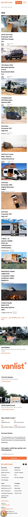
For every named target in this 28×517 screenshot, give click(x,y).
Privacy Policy (18, 490)
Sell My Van (17, 470)
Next (2, 319)
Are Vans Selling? (18, 477)
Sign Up (18, 2)
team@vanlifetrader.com (7, 508)
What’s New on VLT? (6, 488)
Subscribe (14, 458)
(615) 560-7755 (6, 504)
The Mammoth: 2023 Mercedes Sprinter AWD (6, 100)
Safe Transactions (5, 490)
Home (2, 7)
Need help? (17, 488)
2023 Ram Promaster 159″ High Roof (6, 128)
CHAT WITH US (4, 500)
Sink (6, 7)
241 (17, 317)
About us (16, 485)
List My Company (18, 472)
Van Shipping (4, 480)
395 (23, 317)
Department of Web (12, 513)
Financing (3, 475)
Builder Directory (5, 472)
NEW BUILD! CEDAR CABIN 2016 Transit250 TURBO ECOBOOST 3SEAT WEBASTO (8, 276)
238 (10, 317)
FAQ (15, 475)
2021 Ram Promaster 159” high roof (6, 214)
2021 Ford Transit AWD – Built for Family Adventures (7, 157)
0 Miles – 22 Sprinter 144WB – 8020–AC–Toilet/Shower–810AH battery (7, 243)
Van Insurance (4, 477)
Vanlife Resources (6, 485)
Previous (3, 317)
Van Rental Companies (7, 493)
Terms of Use (17, 493)
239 (12, 317)
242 (19, 317)
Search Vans (4, 470)
